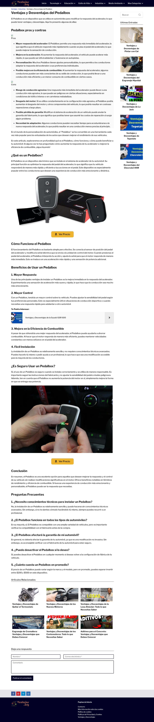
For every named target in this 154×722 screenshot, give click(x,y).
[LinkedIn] (28, 694)
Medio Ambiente (116, 3)
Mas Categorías (134, 3)
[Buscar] (139, 14)
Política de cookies (84, 712)
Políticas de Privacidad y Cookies (90, 714)
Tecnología (54, 3)
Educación (68, 3)
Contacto (81, 707)
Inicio (44, 3)
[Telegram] (23, 694)
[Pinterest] (18, 694)
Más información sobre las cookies (90, 709)
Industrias (99, 3)
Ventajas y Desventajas (86, 717)
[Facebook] (13, 694)
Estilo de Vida (84, 3)
